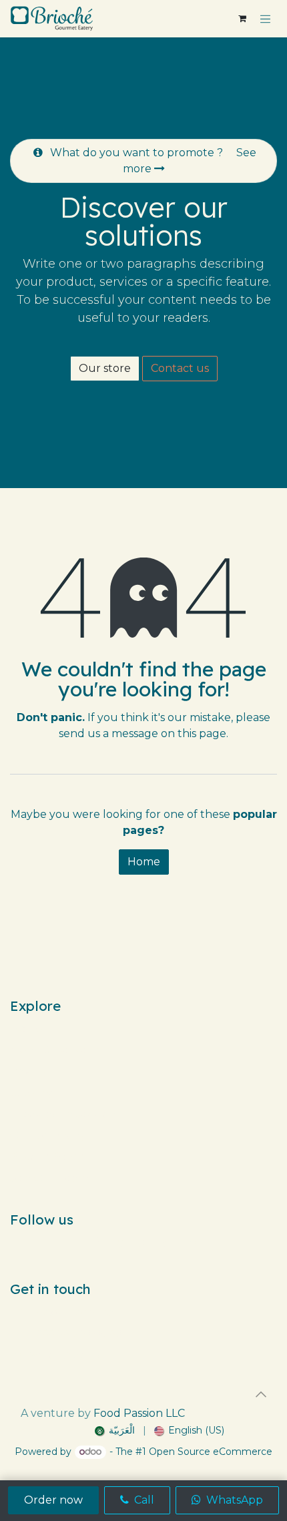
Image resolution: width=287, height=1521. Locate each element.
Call (142, 1500)
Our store (105, 368)
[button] (261, 1394)
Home (143, 861)
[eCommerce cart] (242, 18)
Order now (53, 1500)
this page (202, 733)
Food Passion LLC (139, 1413)
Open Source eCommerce (210, 1452)
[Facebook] (95, 1242)
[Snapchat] (167, 1242)
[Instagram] (119, 1242)
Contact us (180, 368)
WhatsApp (233, 1500)
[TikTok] (143, 1242)
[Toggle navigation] (266, 19)
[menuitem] (115, 1431)
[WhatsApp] (191, 1242)
